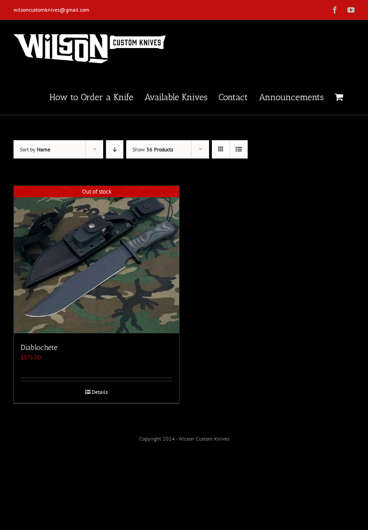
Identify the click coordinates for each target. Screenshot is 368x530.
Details (100, 392)
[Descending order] (114, 149)
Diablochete (39, 347)
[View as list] (238, 149)
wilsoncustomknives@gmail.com (51, 9)
